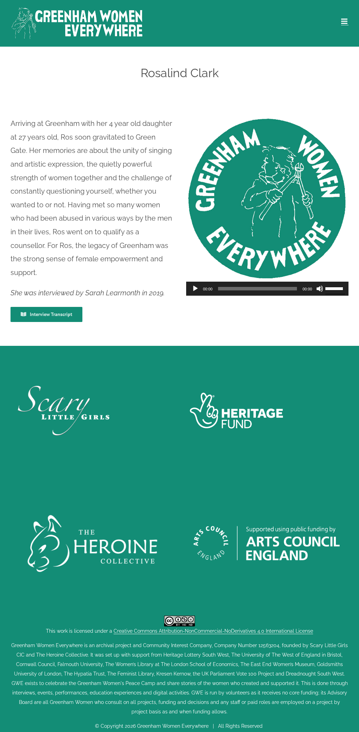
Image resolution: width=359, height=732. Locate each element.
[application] (267, 289)
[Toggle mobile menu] (344, 21)
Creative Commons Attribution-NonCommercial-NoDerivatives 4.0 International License (213, 631)
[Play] (195, 288)
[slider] (335, 288)
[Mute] (319, 288)
